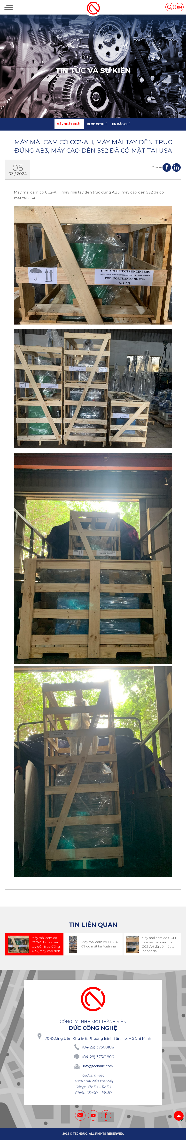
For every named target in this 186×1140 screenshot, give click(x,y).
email (80, 1115)
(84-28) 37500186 (98, 1047)
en (179, 7)
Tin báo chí (120, 124)
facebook (106, 1115)
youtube (93, 1115)
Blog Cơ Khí (96, 124)
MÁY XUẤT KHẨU (69, 124)
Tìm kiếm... (169, 7)
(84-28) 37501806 (98, 1057)
